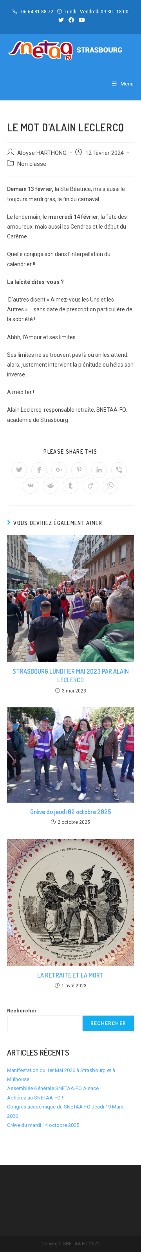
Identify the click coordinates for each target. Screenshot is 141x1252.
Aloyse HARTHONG (42, 153)
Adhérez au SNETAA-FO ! (35, 1098)
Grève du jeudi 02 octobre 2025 (70, 812)
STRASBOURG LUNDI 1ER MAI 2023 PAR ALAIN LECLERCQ (71, 675)
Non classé (31, 164)
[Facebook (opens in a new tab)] (71, 20)
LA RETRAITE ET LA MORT (70, 975)
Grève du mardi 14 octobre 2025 (43, 1125)
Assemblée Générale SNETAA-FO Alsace (53, 1088)
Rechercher (22, 1011)
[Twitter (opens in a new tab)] (61, 20)
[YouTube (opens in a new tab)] (80, 20)
